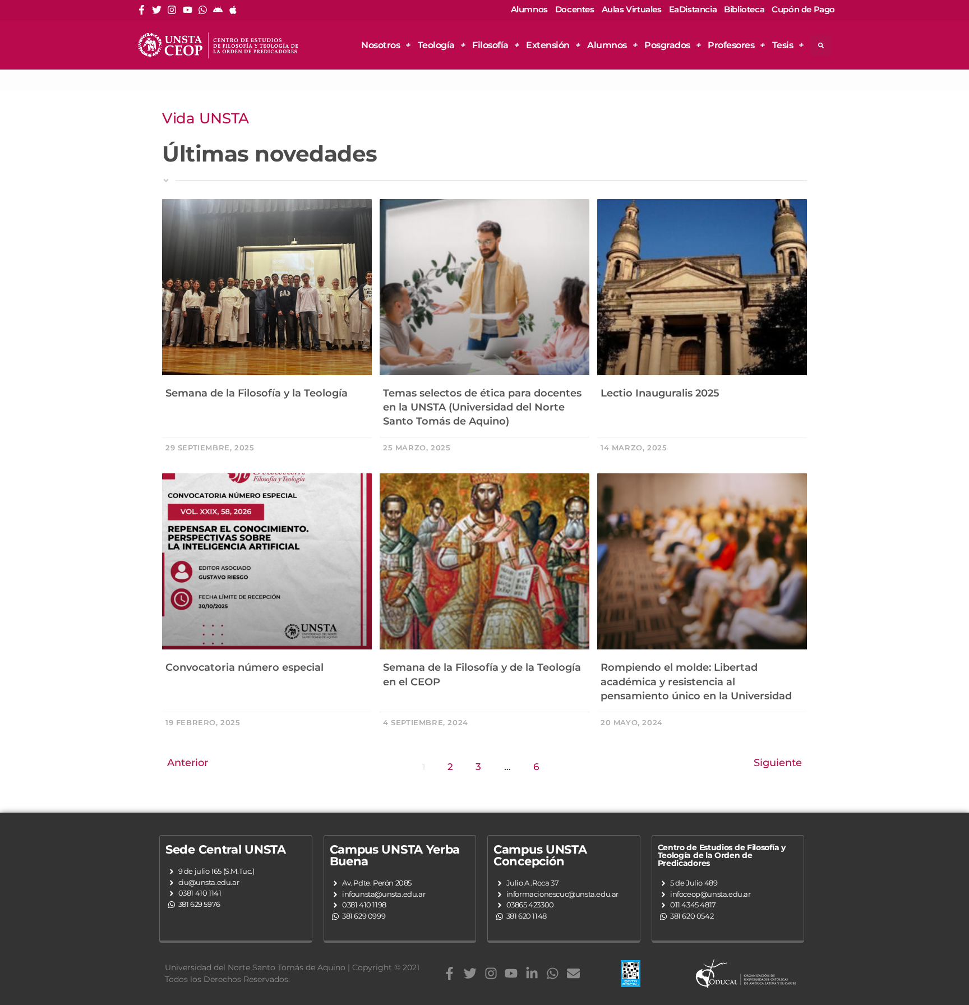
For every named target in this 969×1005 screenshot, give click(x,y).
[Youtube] (187, 9)
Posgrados (667, 45)
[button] (821, 45)
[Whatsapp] (202, 9)
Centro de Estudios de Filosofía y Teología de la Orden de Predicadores (722, 855)
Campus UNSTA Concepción (540, 855)
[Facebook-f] (141, 9)
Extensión (548, 45)
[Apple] (233, 9)
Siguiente (778, 763)
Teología (436, 45)
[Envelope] (573, 973)
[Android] (217, 9)
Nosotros (380, 45)
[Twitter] (156, 9)
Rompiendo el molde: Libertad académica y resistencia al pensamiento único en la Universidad (696, 681)
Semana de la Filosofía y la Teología (256, 393)
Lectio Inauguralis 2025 (660, 393)
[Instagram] (171, 9)
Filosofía (490, 45)
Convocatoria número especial (244, 667)
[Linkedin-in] (532, 973)
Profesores (731, 45)
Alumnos (607, 45)
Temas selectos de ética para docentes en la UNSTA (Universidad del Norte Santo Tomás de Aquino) (482, 407)
